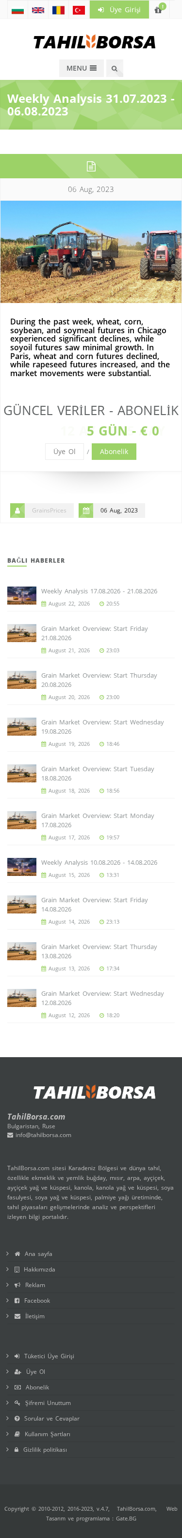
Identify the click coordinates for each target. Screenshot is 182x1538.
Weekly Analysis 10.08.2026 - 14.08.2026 (99, 862)
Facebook (34, 1300)
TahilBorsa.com (136, 1508)
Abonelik (114, 451)
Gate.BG (126, 1518)
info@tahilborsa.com (42, 1135)
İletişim (32, 1316)
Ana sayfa (36, 1254)
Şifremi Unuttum (45, 1403)
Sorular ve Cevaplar (49, 1418)
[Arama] (114, 68)
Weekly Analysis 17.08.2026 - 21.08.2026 (99, 591)
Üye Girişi (122, 9)
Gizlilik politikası (42, 1449)
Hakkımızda (37, 1269)
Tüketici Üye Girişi (46, 1356)
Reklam (32, 1285)
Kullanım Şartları (45, 1434)
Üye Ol (64, 451)
